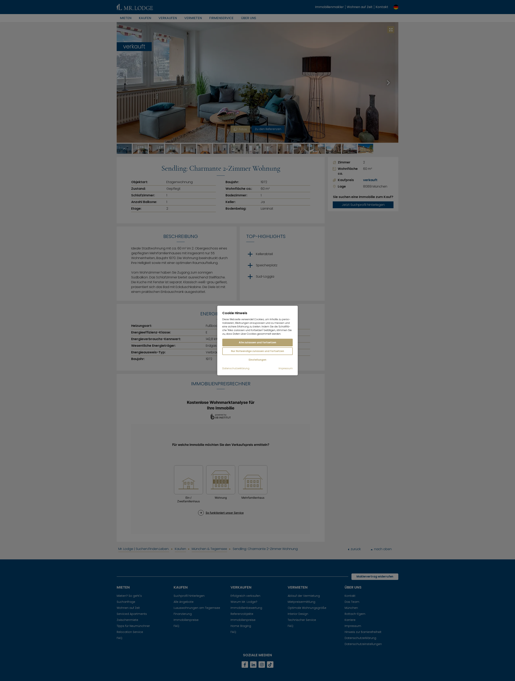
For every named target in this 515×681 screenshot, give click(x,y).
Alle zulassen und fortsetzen (257, 342)
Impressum (286, 368)
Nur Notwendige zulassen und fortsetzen (257, 351)
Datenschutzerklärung (235, 368)
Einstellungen (257, 359)
